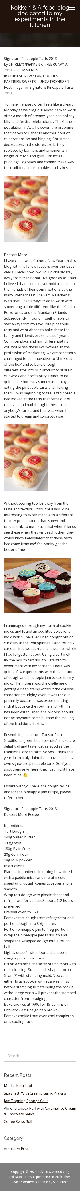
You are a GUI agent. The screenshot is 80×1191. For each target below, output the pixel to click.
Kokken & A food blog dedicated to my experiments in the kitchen (40, 16)
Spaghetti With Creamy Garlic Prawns (35, 1093)
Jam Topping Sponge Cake (26, 1100)
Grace (16, 1182)
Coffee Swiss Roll (18, 1121)
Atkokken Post (16, 1148)
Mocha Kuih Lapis (19, 1085)
